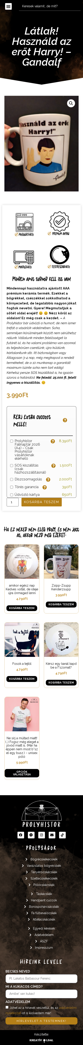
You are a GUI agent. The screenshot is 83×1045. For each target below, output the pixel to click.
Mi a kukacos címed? (24, 987)
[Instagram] (41, 835)
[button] (8, 6)
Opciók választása (22, 773)
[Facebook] (20, 835)
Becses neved (18, 971)
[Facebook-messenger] (31, 835)
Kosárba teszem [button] (22, 608)
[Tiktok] (62, 835)
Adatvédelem (18, 1002)
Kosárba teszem (41, 502)
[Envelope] (52, 835)
